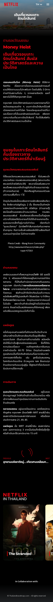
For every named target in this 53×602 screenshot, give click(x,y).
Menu (48, 4)
